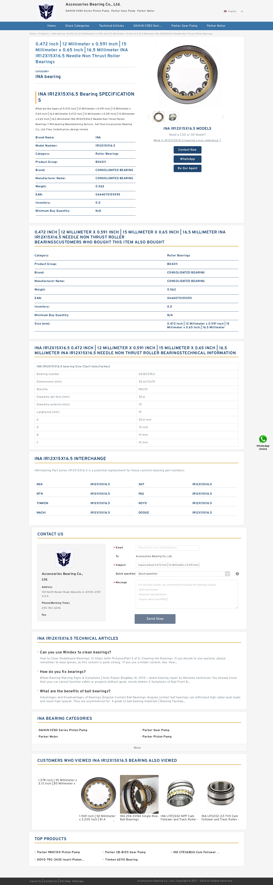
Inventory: (43, 203)
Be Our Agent (187, 168)
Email (118, 548)
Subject (119, 565)
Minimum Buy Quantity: (52, 211)
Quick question (125, 573)
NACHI (41, 513)
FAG (141, 494)
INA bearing (58, 33)
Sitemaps (78, 881)
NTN (40, 494)
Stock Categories (77, 26)
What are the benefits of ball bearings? (75, 691)
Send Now (155, 619)
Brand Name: (44, 138)
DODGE (144, 513)
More (137, 748)
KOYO (143, 503)
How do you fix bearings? (63, 672)
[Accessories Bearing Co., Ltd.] (47, 10)
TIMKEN (42, 503)
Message (120, 583)
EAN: (39, 195)
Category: (42, 154)
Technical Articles (111, 26)
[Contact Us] (263, 442)
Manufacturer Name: (50, 178)
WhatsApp (187, 159)
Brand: (40, 170)
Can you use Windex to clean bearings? (75, 652)
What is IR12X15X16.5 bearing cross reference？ (187, 140)
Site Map (65, 881)
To (117, 556)
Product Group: (46, 162)
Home (51, 26)
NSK (40, 484)
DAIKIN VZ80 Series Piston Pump (150, 26)
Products (44, 33)
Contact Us (51, 881)
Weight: (40, 186)
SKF (141, 484)
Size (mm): (42, 324)
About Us (35, 881)
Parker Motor (216, 26)
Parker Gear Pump (184, 26)
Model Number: (46, 146)
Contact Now (187, 150)
